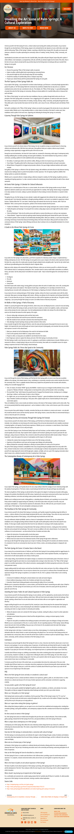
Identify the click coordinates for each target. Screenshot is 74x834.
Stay (16, 9)
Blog (59, 9)
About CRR (57, 811)
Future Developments (60, 813)
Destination (37, 9)
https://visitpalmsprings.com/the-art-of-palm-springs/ (20, 784)
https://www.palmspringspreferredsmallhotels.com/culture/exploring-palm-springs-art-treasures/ (31, 789)
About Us (52, 9)
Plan (45, 9)
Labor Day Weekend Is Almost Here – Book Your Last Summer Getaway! (37, 1)
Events (28, 9)
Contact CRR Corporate (61, 815)
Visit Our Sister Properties (61, 816)
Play (22, 9)
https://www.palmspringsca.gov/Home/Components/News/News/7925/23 (25, 786)
